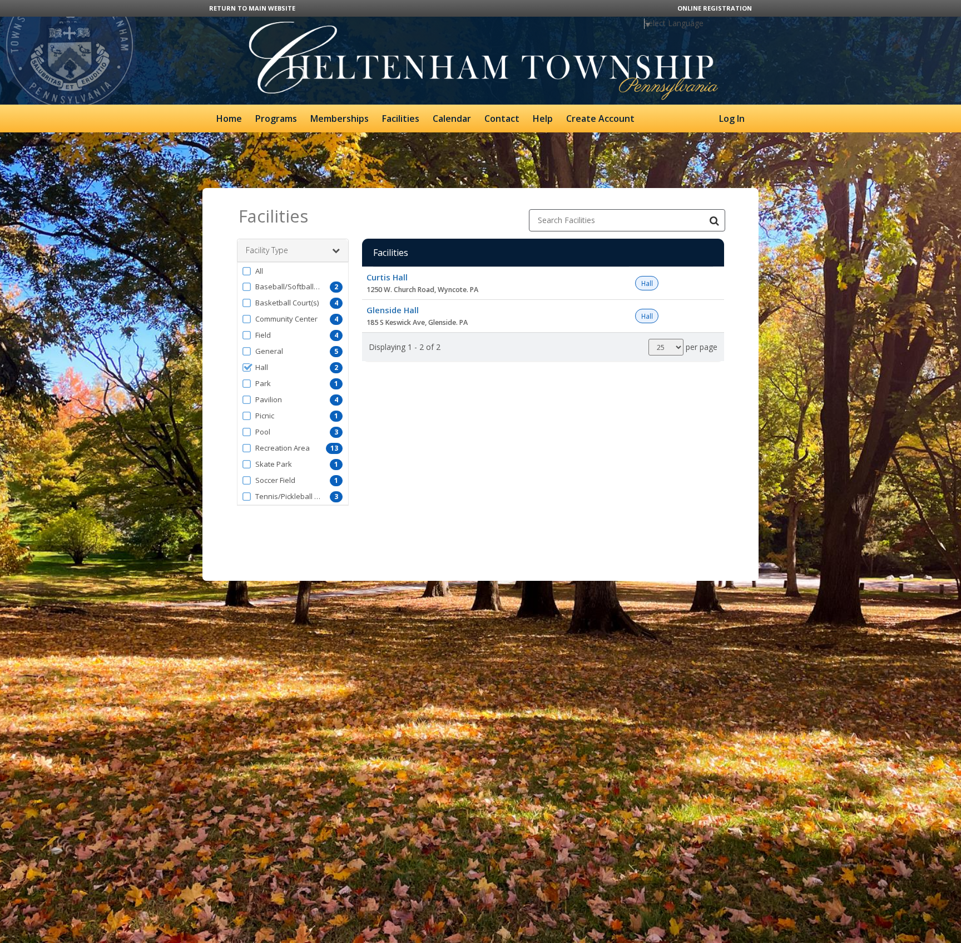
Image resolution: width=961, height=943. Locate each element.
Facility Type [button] (267, 250)
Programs (276, 118)
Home (229, 118)
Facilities (400, 118)
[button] (292, 271)
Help (543, 118)
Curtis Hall (387, 277)
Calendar (452, 118)
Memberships (339, 118)
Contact (501, 118)
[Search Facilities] (714, 220)
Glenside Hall (392, 309)
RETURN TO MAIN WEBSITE (252, 8)
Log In (732, 118)
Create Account (600, 118)
